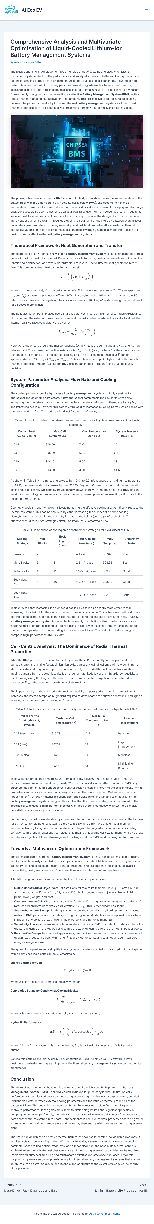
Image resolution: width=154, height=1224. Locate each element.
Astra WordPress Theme (104, 1213)
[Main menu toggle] (146, 10)
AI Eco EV (32, 10)
